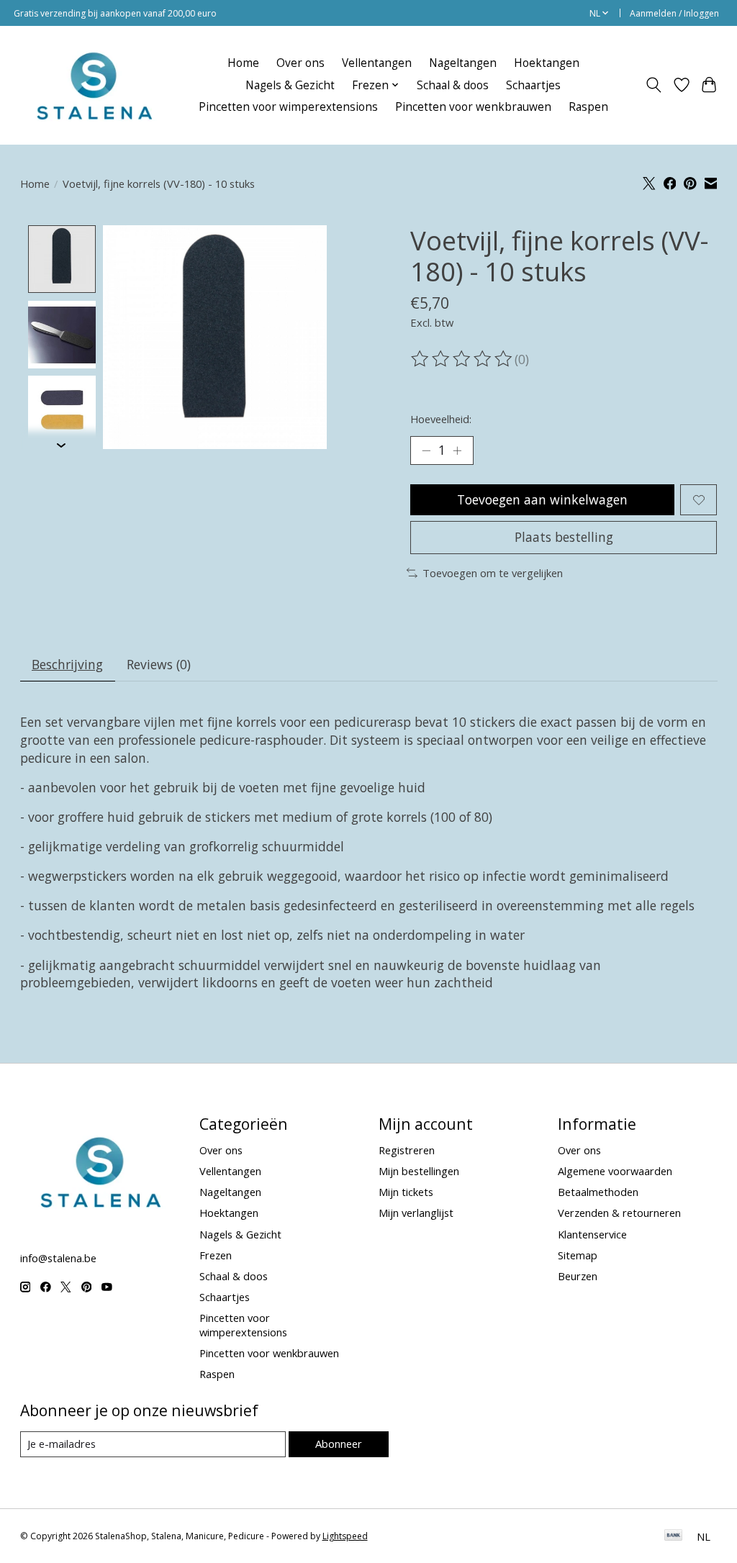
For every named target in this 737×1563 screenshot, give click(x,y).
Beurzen (577, 1276)
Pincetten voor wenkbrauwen (473, 106)
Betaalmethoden (598, 1191)
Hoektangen (546, 63)
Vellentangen (377, 63)
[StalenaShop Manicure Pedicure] (93, 85)
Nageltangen (463, 63)
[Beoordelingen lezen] (462, 359)
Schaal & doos (453, 85)
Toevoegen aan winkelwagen (542, 499)
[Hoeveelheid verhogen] (457, 450)
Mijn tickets (406, 1191)
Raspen (588, 106)
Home (243, 63)
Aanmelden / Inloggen (674, 13)
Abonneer (338, 1443)
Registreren (407, 1150)
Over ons (300, 63)
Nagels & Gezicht (290, 85)
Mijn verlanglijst (416, 1212)
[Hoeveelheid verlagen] (426, 450)
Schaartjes (533, 85)
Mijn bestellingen (419, 1171)
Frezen (215, 1255)
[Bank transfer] (673, 1536)
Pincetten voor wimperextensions (288, 106)
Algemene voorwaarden (615, 1171)
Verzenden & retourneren (619, 1212)
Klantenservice (592, 1234)
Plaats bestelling (564, 536)
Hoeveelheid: (440, 419)
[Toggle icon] (653, 85)
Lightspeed (345, 1536)
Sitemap (577, 1255)
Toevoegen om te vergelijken (492, 573)
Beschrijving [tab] (67, 664)
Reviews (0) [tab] (159, 664)
